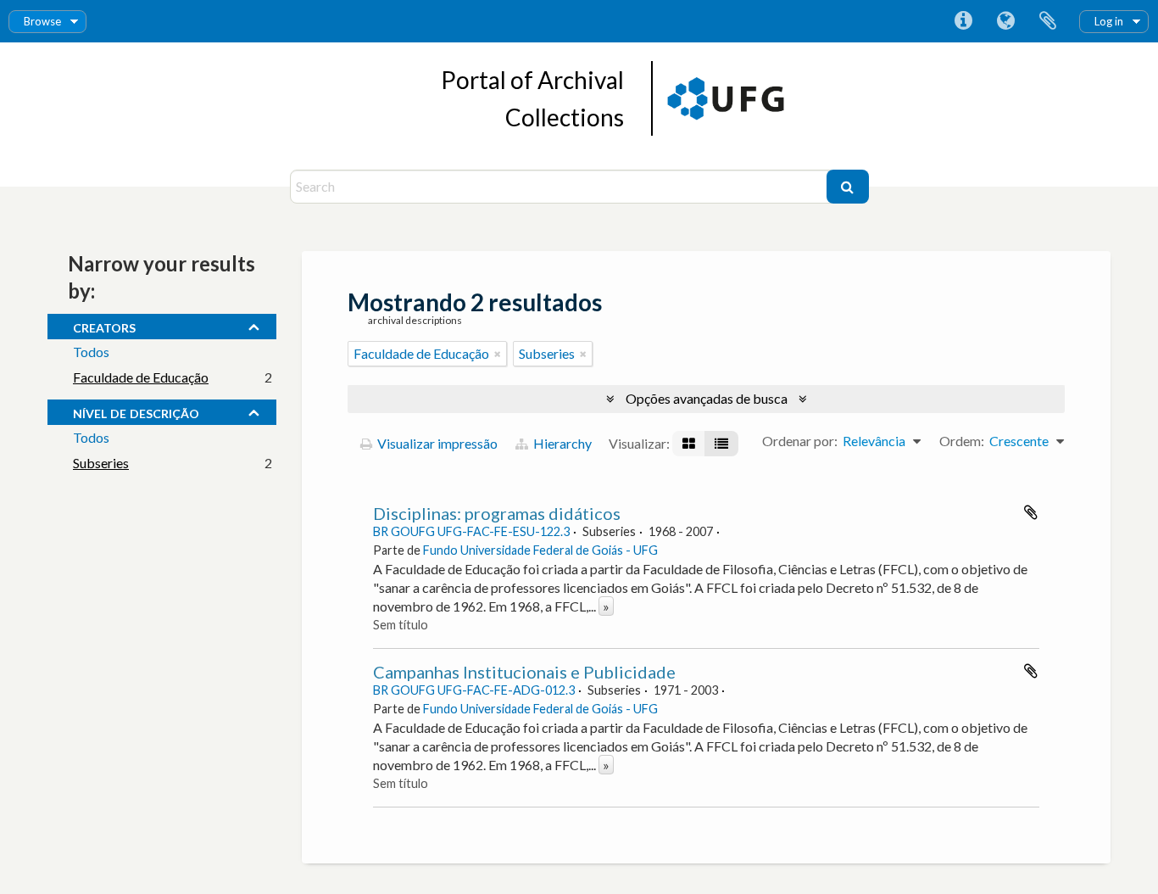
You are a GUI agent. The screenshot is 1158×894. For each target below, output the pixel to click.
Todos (91, 352)
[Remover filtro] (497, 353)
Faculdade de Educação (141, 377)
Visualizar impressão (436, 443)
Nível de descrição (136, 411)
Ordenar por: (800, 441)
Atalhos (963, 21)
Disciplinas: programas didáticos (497, 513)
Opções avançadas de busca (706, 398)
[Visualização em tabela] (721, 443)
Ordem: (961, 441)
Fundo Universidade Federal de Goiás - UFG (540, 550)
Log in (1108, 21)
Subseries (101, 463)
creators (104, 326)
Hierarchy (561, 443)
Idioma (1005, 21)
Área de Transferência (1048, 21)
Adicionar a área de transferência (1030, 512)
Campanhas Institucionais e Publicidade (524, 672)
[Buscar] (848, 187)
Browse (42, 21)
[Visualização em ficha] (688, 443)
